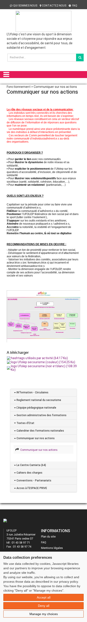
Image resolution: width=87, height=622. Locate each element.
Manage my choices (43, 614)
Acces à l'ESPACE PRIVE (31, 488)
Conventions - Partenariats (33, 480)
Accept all (43, 597)
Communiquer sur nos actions (35, 438)
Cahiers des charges (29, 472)
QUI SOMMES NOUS (25, 5)
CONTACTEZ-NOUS (54, 5)
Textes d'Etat (25, 423)
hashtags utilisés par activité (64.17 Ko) (39, 358)
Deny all (43, 605)
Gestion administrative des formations (41, 415)
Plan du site (48, 536)
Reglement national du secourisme (38, 400)
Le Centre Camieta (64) (31, 465)
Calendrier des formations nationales (40, 430)
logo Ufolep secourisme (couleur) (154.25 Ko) (43, 362)
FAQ (74, 5)
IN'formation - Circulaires (32, 392)
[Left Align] (80, 57)
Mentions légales (52, 548)
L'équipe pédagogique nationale (36, 407)
